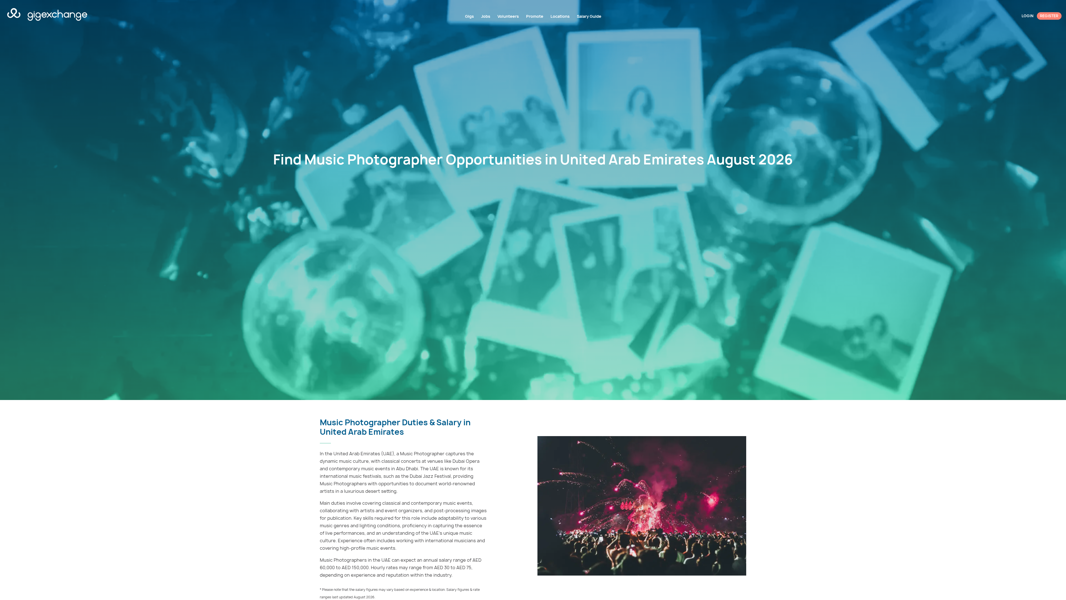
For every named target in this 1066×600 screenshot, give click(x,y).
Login (1028, 15)
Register (1049, 15)
